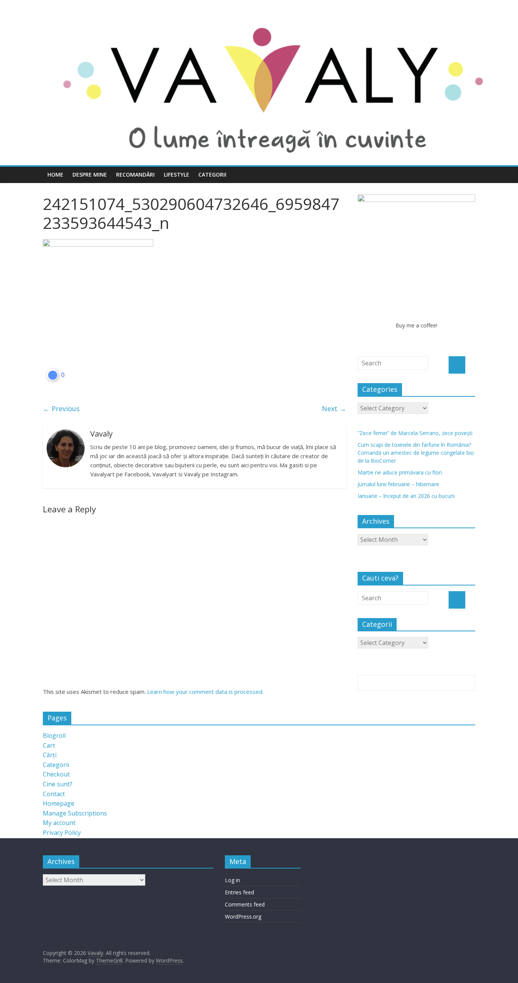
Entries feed (239, 892)
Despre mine (89, 174)
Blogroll (54, 735)
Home (55, 174)
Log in (232, 880)
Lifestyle (176, 174)
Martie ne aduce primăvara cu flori (400, 472)
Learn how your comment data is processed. (205, 691)
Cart (49, 745)
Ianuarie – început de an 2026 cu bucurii (406, 495)
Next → (334, 408)
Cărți (50, 755)
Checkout (56, 774)
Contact (54, 794)
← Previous (61, 408)
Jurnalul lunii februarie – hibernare (398, 484)
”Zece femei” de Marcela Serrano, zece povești (415, 433)
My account (59, 823)
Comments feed (245, 904)
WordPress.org (243, 916)
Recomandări (135, 174)
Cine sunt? (57, 784)
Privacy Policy (62, 832)
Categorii (212, 174)
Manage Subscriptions (75, 813)
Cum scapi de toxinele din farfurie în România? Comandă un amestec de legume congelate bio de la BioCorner (416, 452)
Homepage (58, 803)
